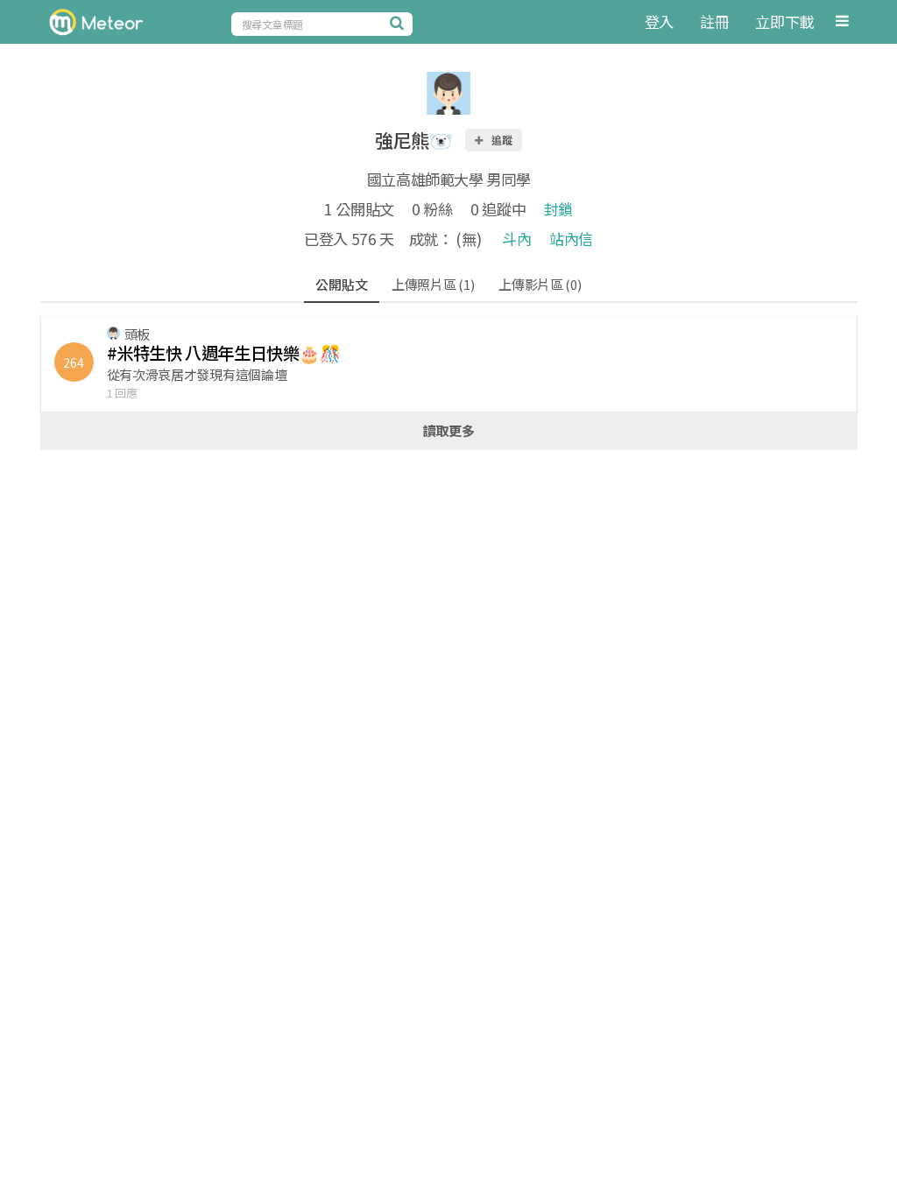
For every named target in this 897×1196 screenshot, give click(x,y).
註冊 (714, 21)
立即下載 (784, 21)
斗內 (516, 239)
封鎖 (558, 209)
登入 (659, 21)
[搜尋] (399, 23)
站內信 (571, 239)
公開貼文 (341, 284)
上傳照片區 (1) (433, 284)
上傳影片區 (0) (539, 284)
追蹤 (501, 139)
